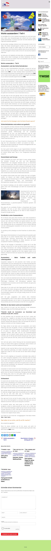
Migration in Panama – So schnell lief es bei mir (45, 34)
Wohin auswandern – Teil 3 (9, 439)
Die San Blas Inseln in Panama (46, 39)
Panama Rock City (45, 29)
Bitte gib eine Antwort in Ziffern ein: (10, 522)
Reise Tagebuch (8, 453)
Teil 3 (9, 417)
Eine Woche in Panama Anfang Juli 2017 (27, 439)
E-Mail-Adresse (23, 512)
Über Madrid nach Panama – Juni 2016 (42, 25)
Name (3, 512)
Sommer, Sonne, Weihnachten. (18, 458)
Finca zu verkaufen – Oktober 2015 (45, 15)
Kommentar (5, 497)
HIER (9, 71)
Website (3, 517)
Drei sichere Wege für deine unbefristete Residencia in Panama (29, 462)
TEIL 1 (2, 417)
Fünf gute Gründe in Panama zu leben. (6, 479)
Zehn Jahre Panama (4, 456)
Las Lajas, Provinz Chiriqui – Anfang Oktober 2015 (46, 20)
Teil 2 (5, 417)
